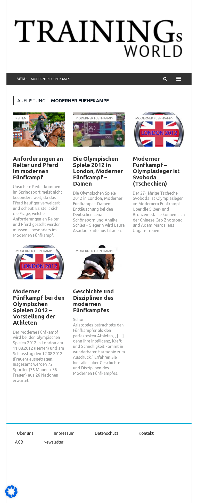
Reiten (20, 118)
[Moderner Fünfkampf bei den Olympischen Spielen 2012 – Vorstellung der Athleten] (39, 265)
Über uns (25, 433)
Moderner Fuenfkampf (94, 118)
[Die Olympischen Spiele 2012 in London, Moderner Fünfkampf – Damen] (99, 133)
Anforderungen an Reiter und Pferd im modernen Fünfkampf (38, 168)
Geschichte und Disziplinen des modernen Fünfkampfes (93, 300)
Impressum (64, 433)
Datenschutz (106, 433)
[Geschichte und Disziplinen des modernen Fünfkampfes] (99, 265)
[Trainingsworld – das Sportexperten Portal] (99, 37)
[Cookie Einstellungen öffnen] (11, 496)
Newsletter (53, 442)
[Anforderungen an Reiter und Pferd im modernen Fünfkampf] (39, 133)
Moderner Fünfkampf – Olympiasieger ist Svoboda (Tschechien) (156, 171)
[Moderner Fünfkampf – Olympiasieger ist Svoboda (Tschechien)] (159, 133)
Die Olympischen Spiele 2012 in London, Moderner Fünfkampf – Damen (98, 171)
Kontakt (146, 433)
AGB (19, 442)
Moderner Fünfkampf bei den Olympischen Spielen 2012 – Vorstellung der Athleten (38, 307)
